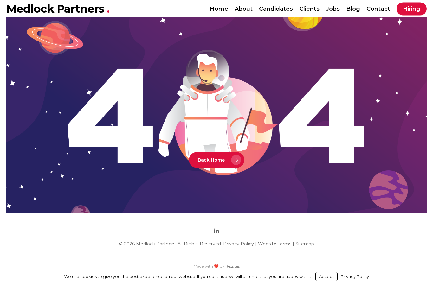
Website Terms (274, 244)
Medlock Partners (56, 8)
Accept (326, 276)
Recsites (232, 266)
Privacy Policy (238, 244)
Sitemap (304, 244)
